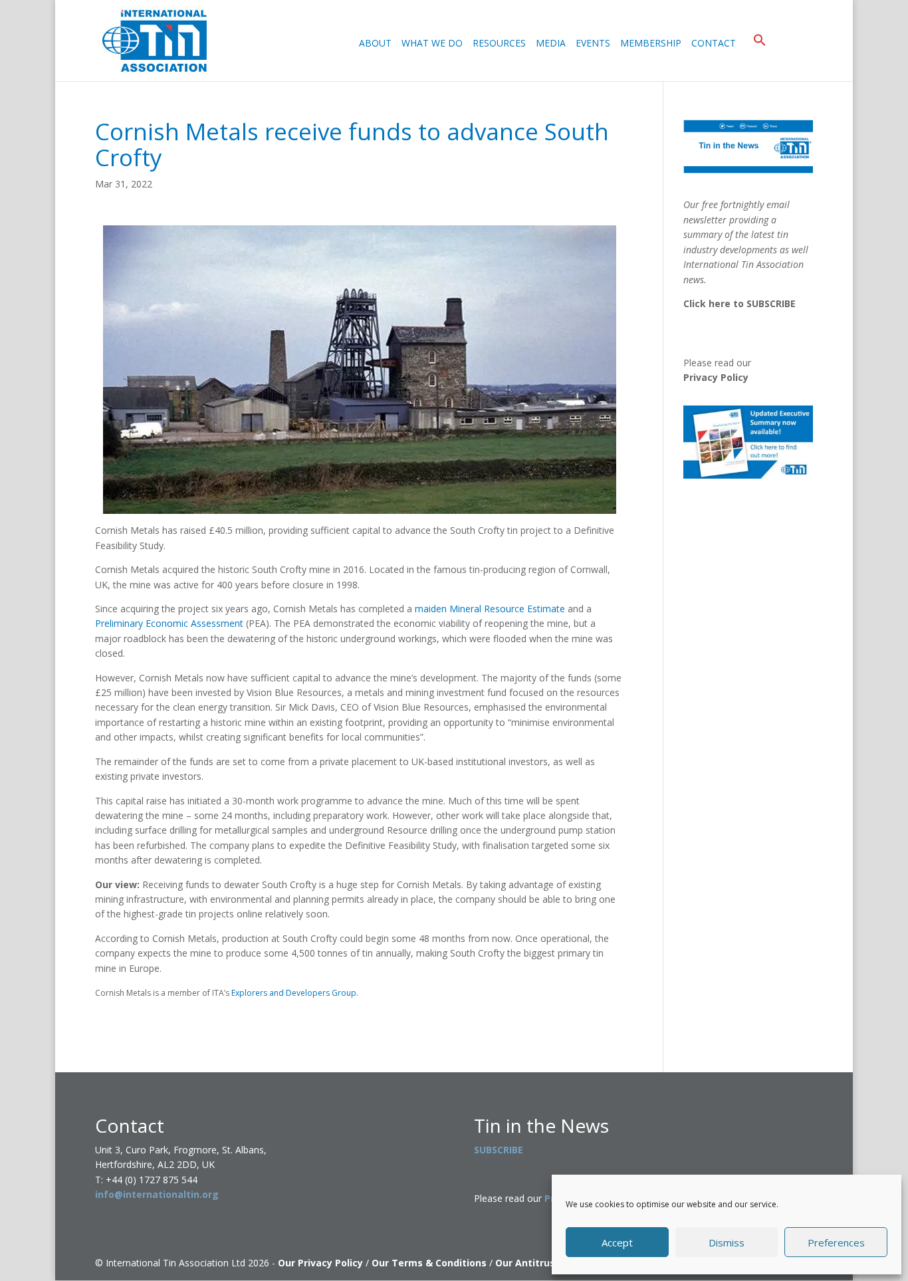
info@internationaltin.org (157, 1194)
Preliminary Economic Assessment (169, 623)
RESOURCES (499, 44)
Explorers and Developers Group (293, 992)
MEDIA (551, 44)
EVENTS (593, 44)
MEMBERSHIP (650, 44)
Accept (617, 1242)
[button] (759, 57)
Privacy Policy (715, 377)
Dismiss (726, 1242)
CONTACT (713, 44)
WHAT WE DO (432, 44)
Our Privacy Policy (320, 1262)
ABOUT (375, 44)
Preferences (836, 1242)
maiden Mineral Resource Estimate (490, 608)
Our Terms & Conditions (429, 1262)
